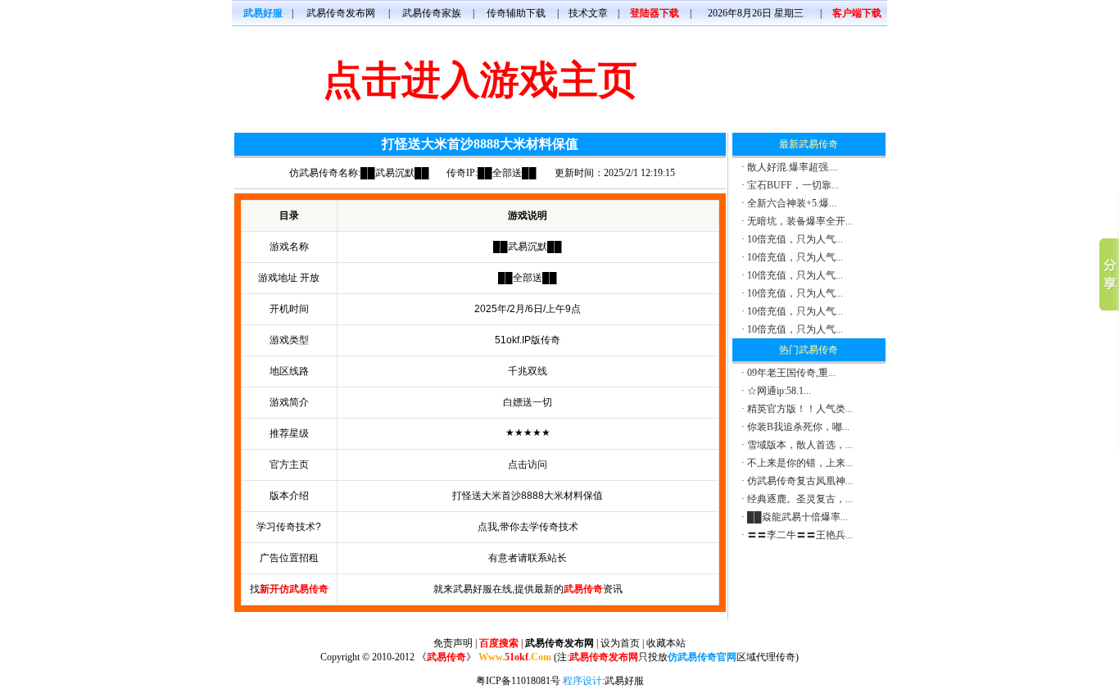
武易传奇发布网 (340, 13)
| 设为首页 (618, 643)
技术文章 (588, 13)
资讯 (593, 589)
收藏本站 (666, 643)
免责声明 (453, 643)
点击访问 (527, 464)
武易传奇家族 (431, 13)
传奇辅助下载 (516, 13)
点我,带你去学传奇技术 (528, 527)
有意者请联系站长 (527, 558)
